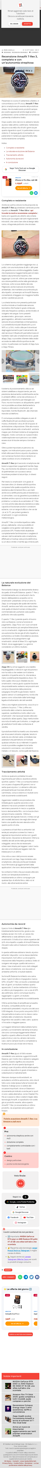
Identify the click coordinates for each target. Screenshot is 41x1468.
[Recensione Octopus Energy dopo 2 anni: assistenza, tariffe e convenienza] (8, 1408)
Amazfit (8, 1270)
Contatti (16, 1461)
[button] (8, 379)
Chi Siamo (7, 1461)
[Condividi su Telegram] (36, 193)
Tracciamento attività (14, 155)
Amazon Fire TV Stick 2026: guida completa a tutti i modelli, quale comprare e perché (24, 1397)
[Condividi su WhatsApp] (31, 193)
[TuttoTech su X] (25, 1197)
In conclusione (12, 162)
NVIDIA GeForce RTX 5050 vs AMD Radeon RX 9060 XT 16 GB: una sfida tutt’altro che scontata (24, 1385)
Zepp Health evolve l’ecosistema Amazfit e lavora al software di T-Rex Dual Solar (23, 1419)
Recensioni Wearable (20, 52)
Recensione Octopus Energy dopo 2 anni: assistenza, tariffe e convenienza (23, 1408)
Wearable (7, 52)
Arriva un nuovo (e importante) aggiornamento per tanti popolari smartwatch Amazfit (24, 1431)
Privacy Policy (7, 1463)
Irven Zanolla (9, 50)
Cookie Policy (19, 1463)
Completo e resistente (15, 148)
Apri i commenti (9, 1277)
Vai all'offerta (22, 188)
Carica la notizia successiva (20, 1334)
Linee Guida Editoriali (28, 1461)
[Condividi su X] (31, 1277)
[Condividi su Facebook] (37, 1277)
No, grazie (14, 24)
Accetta (27, 24)
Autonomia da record (15, 159)
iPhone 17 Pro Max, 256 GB (26, 180)
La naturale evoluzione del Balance (20, 151)
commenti (34, 52)
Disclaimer (29, 1463)
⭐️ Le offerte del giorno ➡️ (18, 1289)
